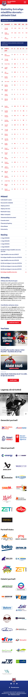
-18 (26, 157)
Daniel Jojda (6, 153)
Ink (23, 24)
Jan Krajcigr (6, 72)
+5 (26, 54)
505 (27, 28)
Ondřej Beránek (7, 121)
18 (17, 106)
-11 (26, 67)
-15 (26, 129)
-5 (26, 59)
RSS (9, 694)
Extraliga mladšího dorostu (9, 272)
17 (18, 37)
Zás (27, 24)
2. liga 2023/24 (5, 244)
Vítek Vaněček (7, 33)
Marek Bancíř (6, 99)
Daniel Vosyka (6, 116)
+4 (26, 106)
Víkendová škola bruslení (8, 217)
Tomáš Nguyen (6, 139)
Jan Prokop (6, 38)
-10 (26, 143)
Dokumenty (4, 229)
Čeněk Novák (6, 29)
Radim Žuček (6, 77)
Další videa (13, 380)
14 (17, 120)
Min (15, 24)
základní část (5, 20)
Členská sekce (15, 687)
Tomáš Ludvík (6, 130)
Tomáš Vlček (6, 125)
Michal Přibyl (6, 172)
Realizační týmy (5, 211)
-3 (26, 85)
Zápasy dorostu (5, 208)
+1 (26, 64)
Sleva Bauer (4, 226)
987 (15, 28)
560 (19, 28)
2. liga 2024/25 (5, 241)
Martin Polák (6, 185)
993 (15, 33)
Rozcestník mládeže (7, 203)
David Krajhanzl (7, 149)
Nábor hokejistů (5, 214)
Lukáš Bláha (6, 68)
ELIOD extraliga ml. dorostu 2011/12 (11, 269)
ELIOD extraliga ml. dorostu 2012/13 (11, 266)
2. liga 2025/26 (5, 238)
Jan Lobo (7, 81)
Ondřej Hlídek (6, 111)
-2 (26, 72)
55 (22, 28)
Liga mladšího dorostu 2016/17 (10, 254)
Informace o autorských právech (18, 693)
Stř (19, 24)
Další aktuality (14, 322)
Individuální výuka (6, 200)
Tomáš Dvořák (6, 60)
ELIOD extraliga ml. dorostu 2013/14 (11, 263)
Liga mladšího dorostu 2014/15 (10, 260)
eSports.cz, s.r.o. (5, 693)
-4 (26, 134)
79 (22, 33)
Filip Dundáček (7, 55)
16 (17, 115)
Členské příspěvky (6, 223)
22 (15, 37)
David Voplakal (7, 163)
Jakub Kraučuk (7, 167)
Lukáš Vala (7, 181)
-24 (27, 76)
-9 (26, 115)
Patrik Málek (6, 144)
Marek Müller (6, 90)
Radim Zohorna (7, 107)
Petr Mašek (6, 158)
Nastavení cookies (15, 694)
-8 (26, 189)
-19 (26, 162)
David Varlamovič (7, 189)
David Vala (7, 64)
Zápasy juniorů (5, 206)
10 (17, 111)
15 (26, 37)
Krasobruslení (5, 220)
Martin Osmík (6, 135)
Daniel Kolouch (7, 177)
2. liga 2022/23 (5, 247)
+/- (27, 48)
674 (19, 33)
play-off (11, 20)
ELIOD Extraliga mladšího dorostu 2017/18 (11, 250)
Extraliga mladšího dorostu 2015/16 (11, 257)
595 (27, 33)
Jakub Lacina (6, 95)
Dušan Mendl (6, 85)
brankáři (7, 24)
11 (20, 129)
